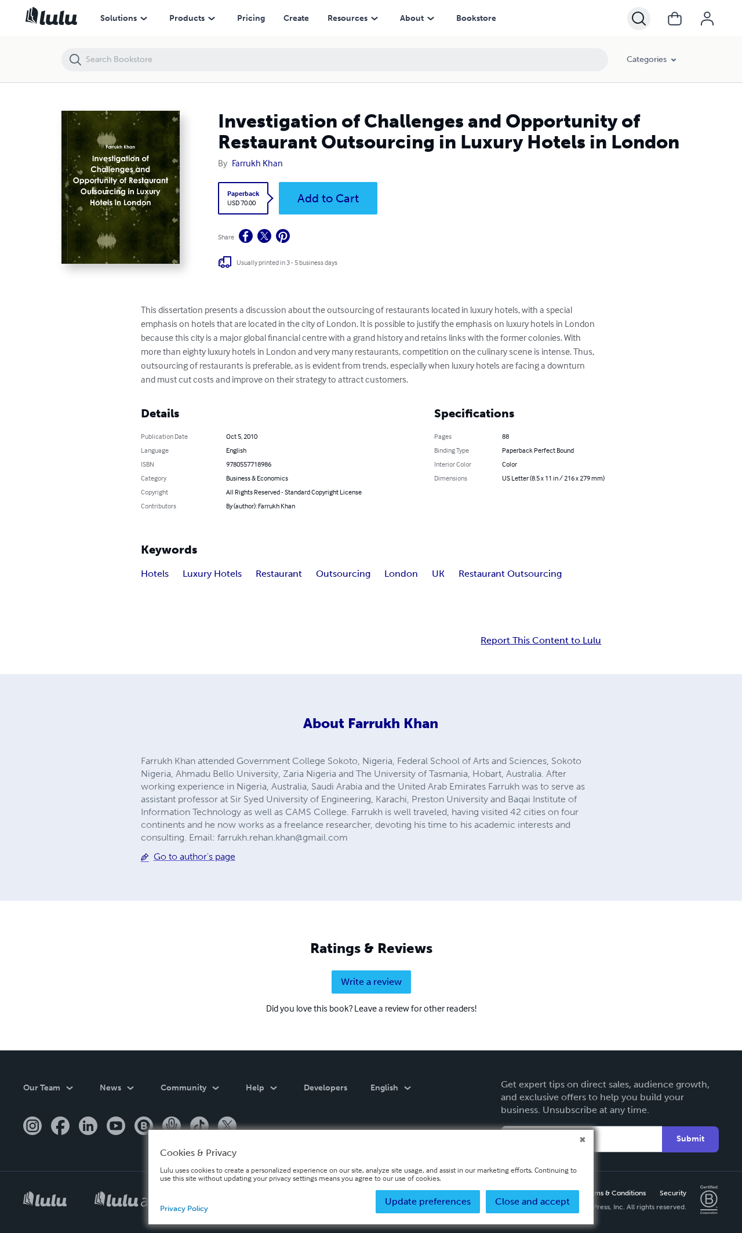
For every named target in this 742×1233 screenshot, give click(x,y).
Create (296, 18)
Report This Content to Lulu (541, 640)
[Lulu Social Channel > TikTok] (199, 1126)
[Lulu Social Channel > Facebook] (60, 1126)
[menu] (144, 19)
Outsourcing (343, 573)
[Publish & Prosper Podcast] (171, 1126)
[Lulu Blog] (143, 1126)
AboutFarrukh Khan (370, 723)
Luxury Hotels (212, 573)
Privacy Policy (184, 1208)
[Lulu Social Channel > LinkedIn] (88, 1126)
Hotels (155, 573)
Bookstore (476, 18)
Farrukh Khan (257, 163)
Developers (325, 1088)
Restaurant (279, 573)
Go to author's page (194, 856)
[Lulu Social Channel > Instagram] (32, 1126)
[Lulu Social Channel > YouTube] (116, 1126)
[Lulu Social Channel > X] (227, 1126)
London (401, 573)
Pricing (251, 18)
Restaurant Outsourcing (510, 573)
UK (438, 573)
